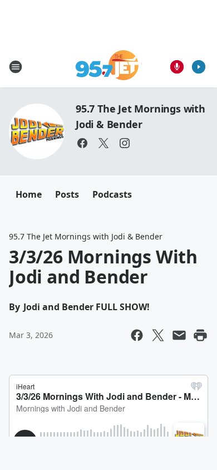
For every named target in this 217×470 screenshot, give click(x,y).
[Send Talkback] (177, 67)
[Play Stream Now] (198, 67)
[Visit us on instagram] (124, 143)
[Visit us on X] (103, 143)
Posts (67, 194)
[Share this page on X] (158, 335)
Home (29, 194)
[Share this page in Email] (179, 335)
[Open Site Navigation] (15, 67)
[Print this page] (200, 335)
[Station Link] (109, 66)
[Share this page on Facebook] (137, 335)
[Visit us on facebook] (82, 143)
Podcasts (112, 194)
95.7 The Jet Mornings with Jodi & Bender (85, 236)
